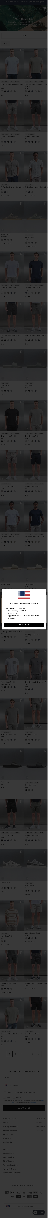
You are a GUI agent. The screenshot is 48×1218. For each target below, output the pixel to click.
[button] (42, 625)
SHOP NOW (24, 625)
